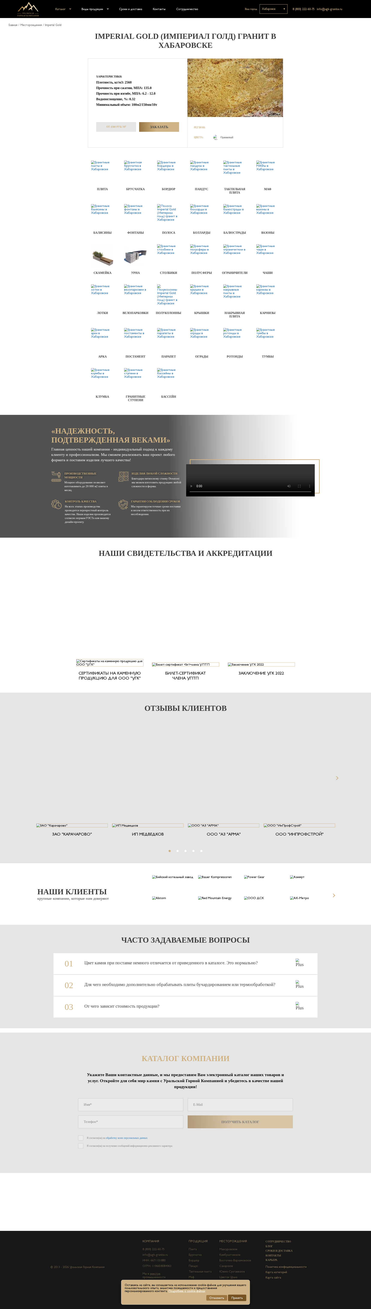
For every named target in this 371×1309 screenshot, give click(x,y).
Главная (13, 25)
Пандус (193, 1266)
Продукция (198, 1241)
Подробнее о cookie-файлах (187, 1291)
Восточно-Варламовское (235, 1260)
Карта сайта (273, 1277)
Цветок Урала (228, 1277)
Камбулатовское (229, 1254)
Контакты (159, 9)
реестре (155, 1273)
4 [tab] (193, 851)
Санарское (226, 1266)
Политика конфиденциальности (286, 1266)
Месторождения (31, 25)
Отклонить (216, 1298)
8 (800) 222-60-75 (304, 9)
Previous (34, 778)
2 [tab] (177, 851)
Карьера (271, 1260)
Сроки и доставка (130, 9)
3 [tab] (185, 851)
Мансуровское (228, 1249)
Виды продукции (92, 9)
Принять (237, 1298)
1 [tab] (170, 851)
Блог (269, 1246)
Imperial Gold (53, 25)
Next (336, 778)
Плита (193, 1249)
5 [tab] (201, 851)
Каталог (60, 9)
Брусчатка (195, 1254)
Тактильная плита (200, 1271)
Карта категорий (276, 1272)
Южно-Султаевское (232, 1271)
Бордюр (194, 1260)
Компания (151, 1241)
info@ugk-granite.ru (329, 9)
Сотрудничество (187, 9)
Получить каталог (240, 1122)
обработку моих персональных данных (126, 1137)
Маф (191, 1277)
